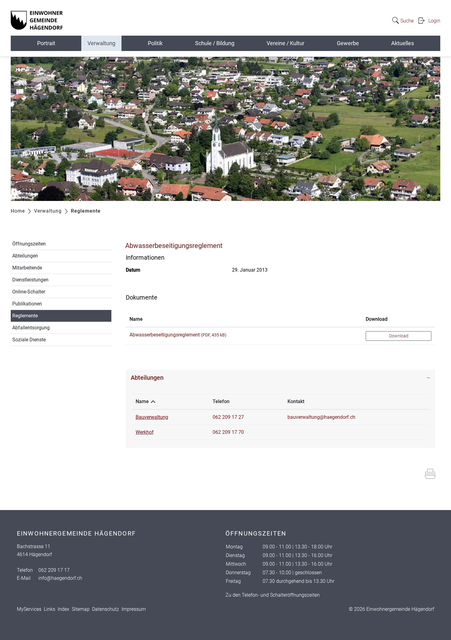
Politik (155, 43)
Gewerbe (348, 43)
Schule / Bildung (214, 43)
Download (376, 319)
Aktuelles (402, 43)
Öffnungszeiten (29, 244)
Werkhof (145, 432)
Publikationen (27, 304)
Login (434, 21)
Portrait (46, 43)
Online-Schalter (28, 292)
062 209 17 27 (228, 417)
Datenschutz (105, 609)
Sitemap (81, 609)
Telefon (221, 401)
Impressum (133, 609)
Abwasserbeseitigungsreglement (164, 335)
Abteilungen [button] (147, 377)
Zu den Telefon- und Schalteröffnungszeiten (273, 595)
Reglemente (39, 316)
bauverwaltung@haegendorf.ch (321, 417)
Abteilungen (25, 256)
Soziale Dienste (29, 340)
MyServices (29, 609)
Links (49, 609)
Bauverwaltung (152, 417)
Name (136, 319)
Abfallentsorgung (31, 328)
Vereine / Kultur (285, 43)
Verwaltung (101, 43)
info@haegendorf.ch (60, 578)
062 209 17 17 (54, 570)
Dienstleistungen (30, 280)
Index (63, 609)
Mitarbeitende (27, 268)
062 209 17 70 (228, 432)
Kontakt (295, 401)
